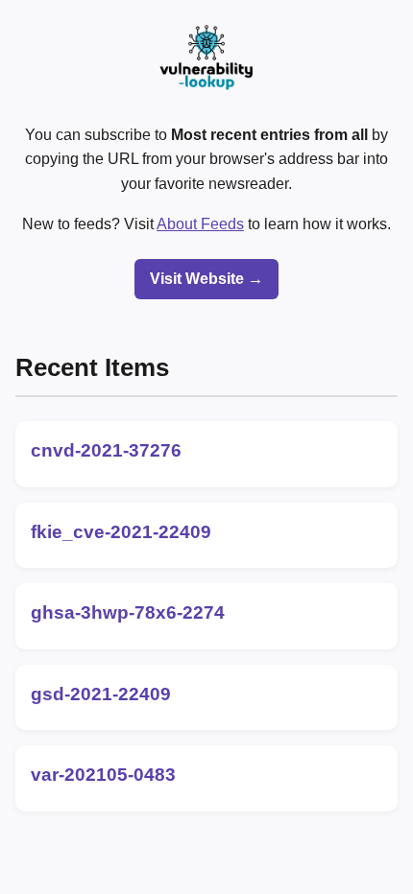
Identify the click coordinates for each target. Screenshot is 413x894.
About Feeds (200, 224)
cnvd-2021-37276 (106, 450)
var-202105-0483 (103, 775)
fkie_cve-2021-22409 (121, 532)
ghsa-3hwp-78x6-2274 (128, 612)
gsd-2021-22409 (101, 694)
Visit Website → (206, 279)
